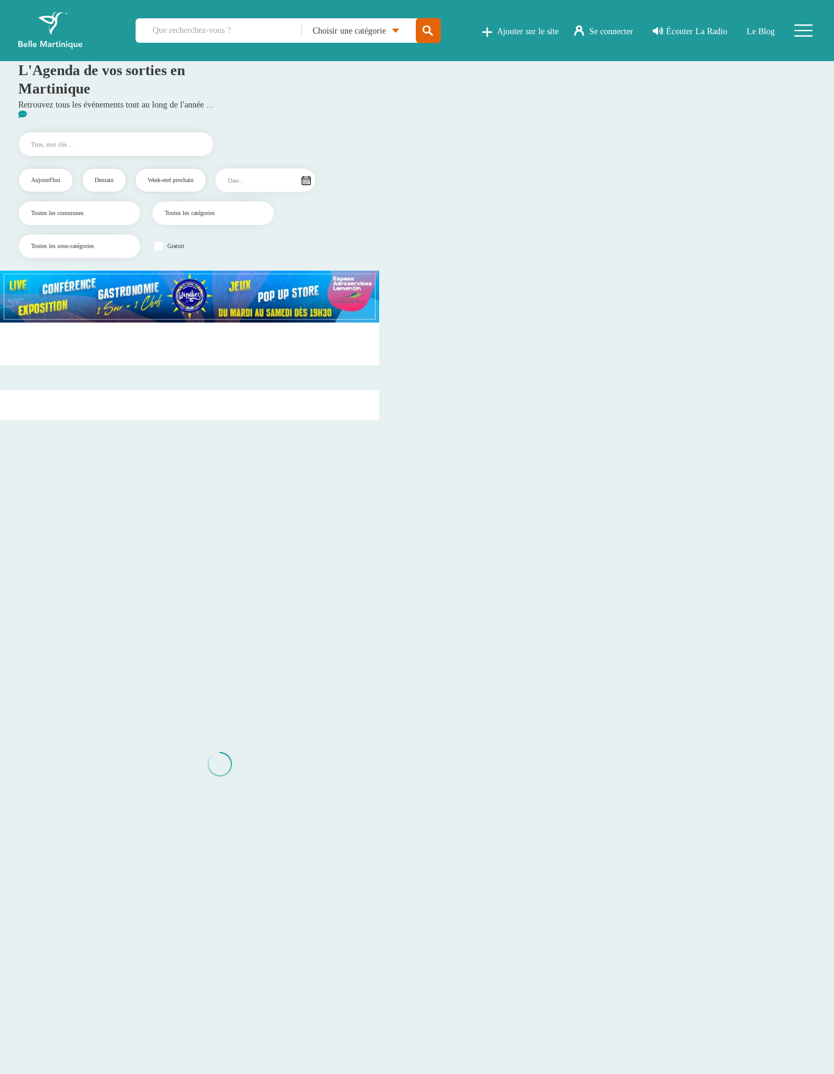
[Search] (428, 30)
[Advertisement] (190, 344)
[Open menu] (803, 30)
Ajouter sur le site (528, 31)
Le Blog (761, 31)
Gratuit (175, 246)
